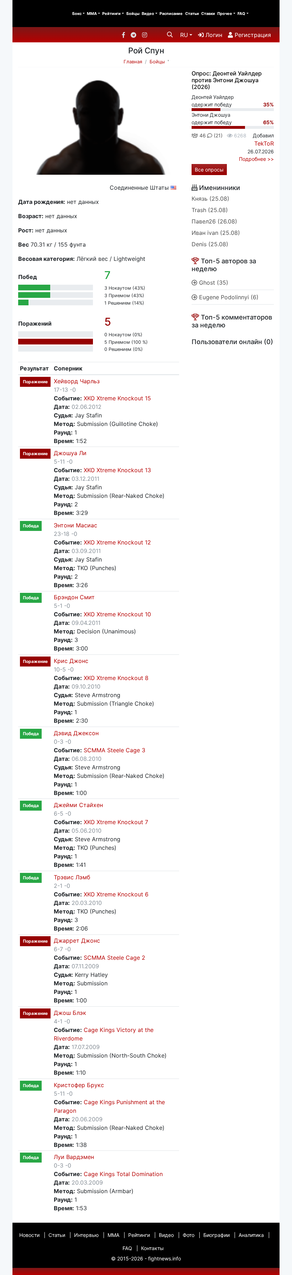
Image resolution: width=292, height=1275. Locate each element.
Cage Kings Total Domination (123, 1173)
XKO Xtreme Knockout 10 (117, 614)
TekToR (264, 143)
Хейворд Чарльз (77, 381)
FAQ (241, 13)
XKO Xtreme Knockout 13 (117, 470)
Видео (148, 13)
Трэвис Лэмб (72, 877)
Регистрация (252, 34)
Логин (213, 34)
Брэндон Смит (74, 597)
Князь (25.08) (210, 198)
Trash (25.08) (210, 210)
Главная (133, 61)
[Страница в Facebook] (123, 35)
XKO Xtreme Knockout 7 (116, 822)
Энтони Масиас (75, 525)
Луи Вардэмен (74, 1156)
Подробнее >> (256, 159)
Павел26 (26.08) (214, 221)
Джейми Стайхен (78, 804)
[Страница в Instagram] (144, 35)
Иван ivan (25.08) (216, 232)
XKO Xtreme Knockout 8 (116, 677)
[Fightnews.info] (42, 13)
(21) (217, 135)
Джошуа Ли (70, 453)
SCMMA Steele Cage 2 (114, 957)
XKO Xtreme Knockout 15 (117, 398)
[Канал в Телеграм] (133, 35)
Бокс (77, 13)
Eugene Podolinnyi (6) (228, 297)
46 (202, 135)
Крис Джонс (71, 660)
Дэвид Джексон (76, 733)
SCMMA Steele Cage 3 (114, 750)
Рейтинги (111, 13)
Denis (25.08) (210, 244)
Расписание (171, 13)
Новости (29, 1235)
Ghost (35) (212, 282)
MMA (92, 13)
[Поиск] (169, 34)
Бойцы (133, 13)
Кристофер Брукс (79, 1085)
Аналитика (251, 1235)
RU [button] (184, 34)
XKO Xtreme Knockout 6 (116, 894)
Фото (188, 1235)
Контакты (152, 1248)
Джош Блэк (70, 1012)
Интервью (86, 1235)
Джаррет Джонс (77, 940)
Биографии (216, 1235)
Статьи (192, 13)
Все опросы (209, 170)
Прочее (224, 13)
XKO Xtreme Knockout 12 (117, 542)
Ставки (208, 13)
